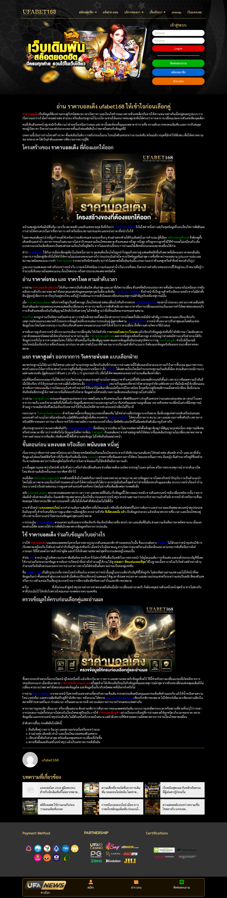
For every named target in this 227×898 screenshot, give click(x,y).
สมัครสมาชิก (86, 12)
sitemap (176, 12)
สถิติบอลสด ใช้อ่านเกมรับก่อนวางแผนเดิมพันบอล (57, 807)
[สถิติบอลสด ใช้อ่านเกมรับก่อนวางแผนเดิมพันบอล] (30, 807)
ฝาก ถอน (178, 81)
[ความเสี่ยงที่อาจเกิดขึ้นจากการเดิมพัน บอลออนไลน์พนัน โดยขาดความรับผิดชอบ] (91, 790)
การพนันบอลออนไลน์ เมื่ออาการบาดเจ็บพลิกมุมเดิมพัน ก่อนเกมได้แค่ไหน (120, 807)
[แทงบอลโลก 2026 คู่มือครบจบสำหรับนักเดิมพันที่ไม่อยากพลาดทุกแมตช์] (30, 790)
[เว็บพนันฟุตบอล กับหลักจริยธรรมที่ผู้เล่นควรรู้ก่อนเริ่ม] (152, 790)
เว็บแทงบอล (194, 12)
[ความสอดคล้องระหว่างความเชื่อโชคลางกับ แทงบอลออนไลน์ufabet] (152, 807)
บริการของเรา (132, 12)
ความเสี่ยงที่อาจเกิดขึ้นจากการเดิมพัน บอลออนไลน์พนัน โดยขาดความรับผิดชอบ (120, 790)
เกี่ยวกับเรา (156, 12)
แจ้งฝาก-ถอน (110, 12)
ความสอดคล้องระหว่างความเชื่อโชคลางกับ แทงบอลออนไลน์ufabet (181, 807)
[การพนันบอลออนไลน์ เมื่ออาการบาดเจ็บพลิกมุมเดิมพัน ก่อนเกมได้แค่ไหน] (91, 807)
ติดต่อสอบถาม (178, 63)
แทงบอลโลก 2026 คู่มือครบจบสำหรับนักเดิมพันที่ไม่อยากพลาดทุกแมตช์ (59, 790)
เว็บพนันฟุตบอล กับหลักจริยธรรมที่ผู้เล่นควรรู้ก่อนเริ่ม (182, 790)
